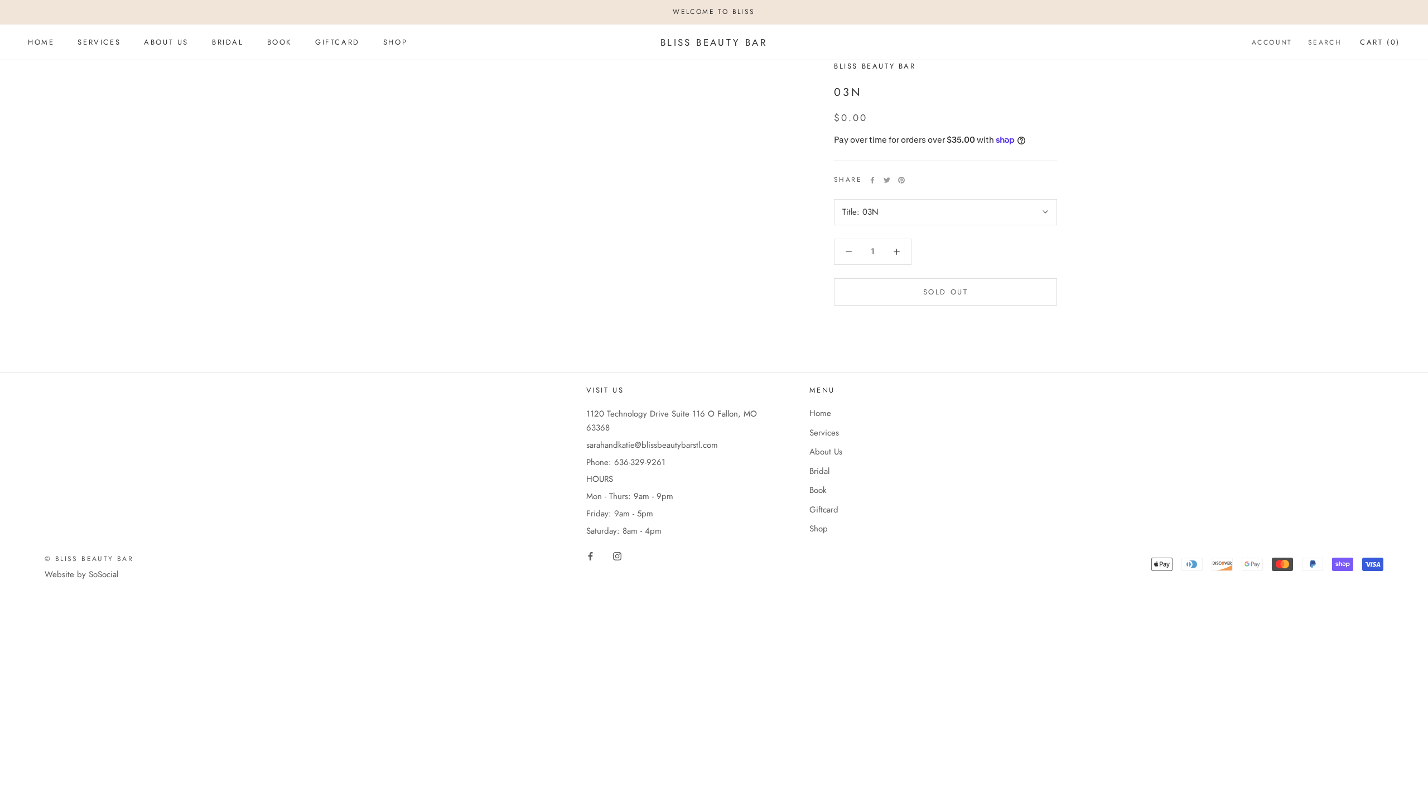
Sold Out (945, 292)
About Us (166, 42)
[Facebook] (872, 180)
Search (1325, 42)
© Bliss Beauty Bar (89, 559)
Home (41, 42)
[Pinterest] (901, 180)
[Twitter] (887, 180)
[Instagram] (617, 556)
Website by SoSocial (81, 574)
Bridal (228, 42)
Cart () (1380, 42)
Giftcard (337, 42)
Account (1272, 42)
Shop (395, 42)
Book (279, 42)
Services (99, 42)
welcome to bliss (714, 12)
